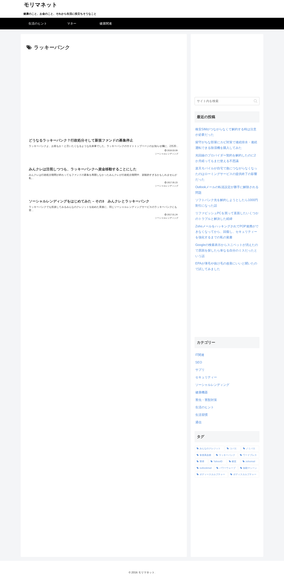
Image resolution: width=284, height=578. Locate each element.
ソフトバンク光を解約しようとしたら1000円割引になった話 (226, 202)
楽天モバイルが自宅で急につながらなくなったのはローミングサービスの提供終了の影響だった (226, 174)
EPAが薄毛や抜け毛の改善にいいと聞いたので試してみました (226, 266)
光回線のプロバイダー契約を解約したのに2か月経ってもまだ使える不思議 (225, 158)
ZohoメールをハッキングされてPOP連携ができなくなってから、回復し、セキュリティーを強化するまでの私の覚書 (226, 232)
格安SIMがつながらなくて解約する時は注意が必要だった (225, 132)
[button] (255, 101)
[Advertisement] (103, 92)
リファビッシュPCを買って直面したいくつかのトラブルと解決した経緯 (226, 215)
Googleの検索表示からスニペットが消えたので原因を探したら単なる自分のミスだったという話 (226, 250)
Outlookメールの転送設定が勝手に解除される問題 (226, 189)
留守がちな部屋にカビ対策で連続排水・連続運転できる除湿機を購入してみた (226, 145)
